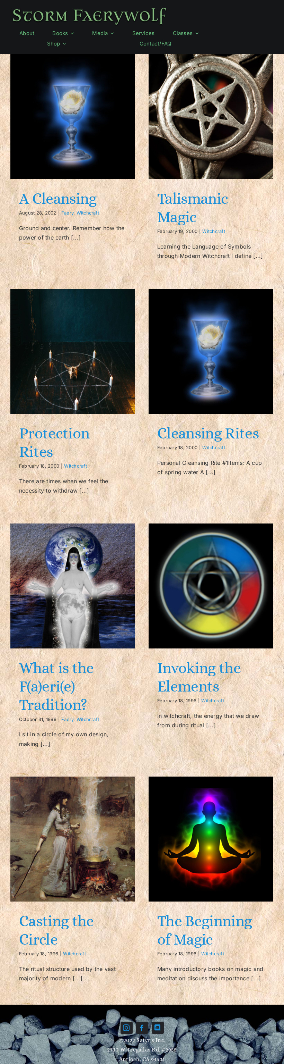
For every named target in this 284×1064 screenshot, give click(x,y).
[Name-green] (89, 8)
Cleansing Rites (208, 433)
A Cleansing (58, 198)
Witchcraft (88, 213)
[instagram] (127, 1028)
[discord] (158, 1028)
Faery (67, 213)
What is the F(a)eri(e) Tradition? (56, 686)
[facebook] (142, 1028)
